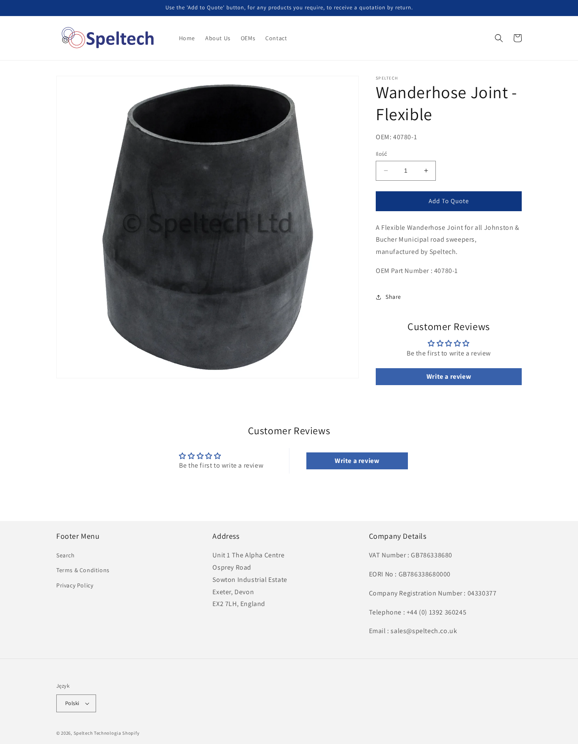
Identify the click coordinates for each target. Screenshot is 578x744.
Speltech (83, 733)
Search (65, 555)
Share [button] (393, 296)
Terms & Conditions (83, 570)
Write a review (449, 376)
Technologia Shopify (116, 733)
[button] (499, 38)
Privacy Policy (74, 585)
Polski (72, 703)
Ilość (381, 153)
